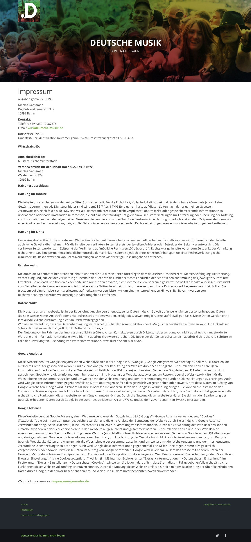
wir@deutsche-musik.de (45, 128)
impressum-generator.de (70, 481)
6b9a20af (225, 509)
